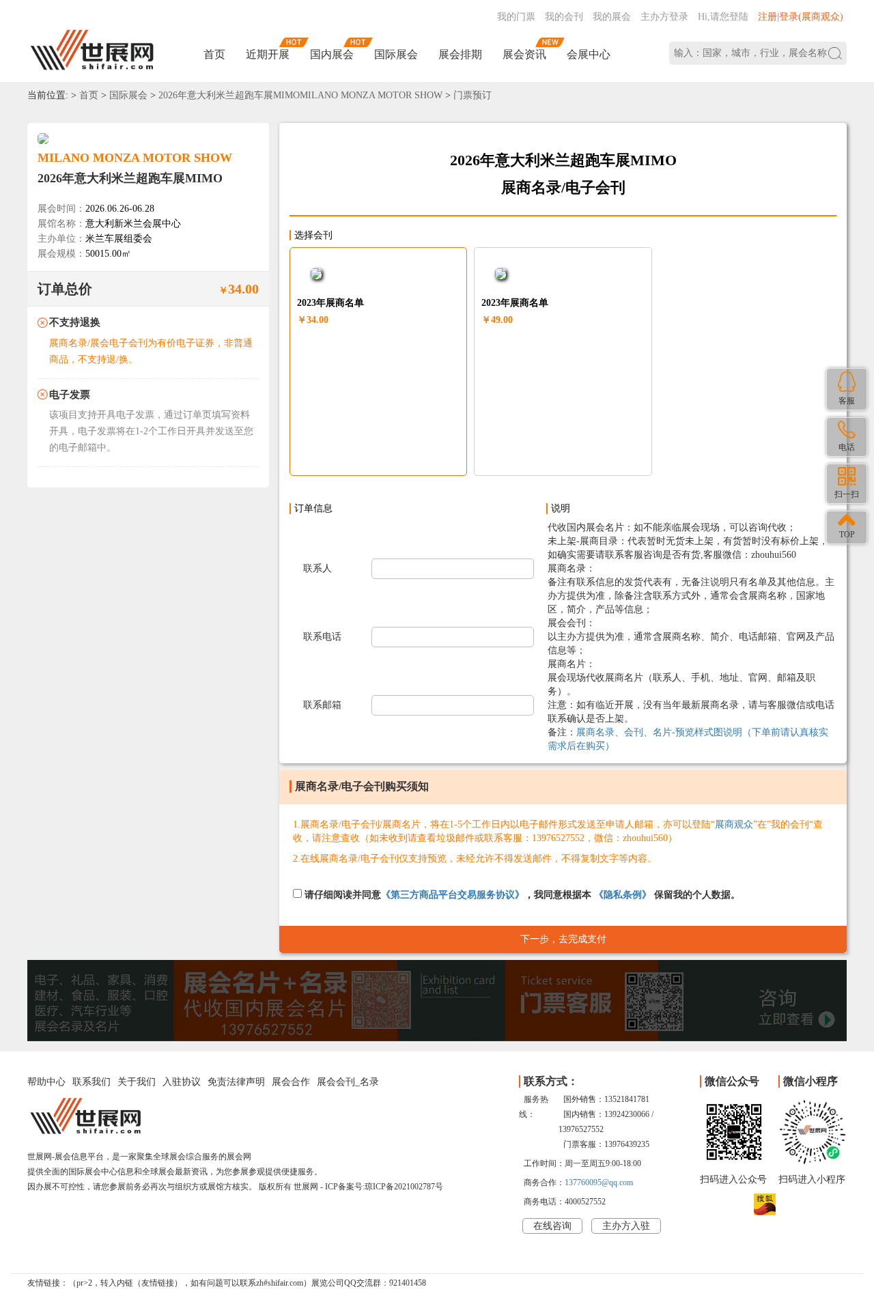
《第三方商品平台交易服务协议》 (452, 895)
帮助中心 (46, 1082)
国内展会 (332, 54)
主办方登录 (664, 17)
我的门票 (516, 17)
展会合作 (291, 1082)
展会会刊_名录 (348, 1082)
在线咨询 (552, 1226)
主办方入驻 (626, 1226)
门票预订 (472, 95)
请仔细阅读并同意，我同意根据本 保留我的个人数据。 (521, 895)
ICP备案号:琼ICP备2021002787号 (384, 1186)
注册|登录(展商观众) (800, 17)
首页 (214, 54)
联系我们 (91, 1082)
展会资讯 (524, 54)
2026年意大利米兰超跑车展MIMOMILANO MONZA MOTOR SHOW (300, 95)
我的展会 (612, 17)
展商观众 (734, 824)
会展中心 (588, 54)
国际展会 (396, 54)
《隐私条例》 (622, 895)
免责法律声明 (236, 1082)
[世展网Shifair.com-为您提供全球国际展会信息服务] (92, 50)
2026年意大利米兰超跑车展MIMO (130, 178)
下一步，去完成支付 (563, 939)
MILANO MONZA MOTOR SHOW (135, 158)
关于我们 (136, 1082)
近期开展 (268, 54)
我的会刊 (564, 17)
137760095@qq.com (599, 1182)
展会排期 (460, 54)
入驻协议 (182, 1082)
